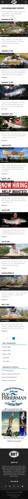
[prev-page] (7, 338)
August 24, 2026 (6, 350)
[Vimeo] (22, 486)
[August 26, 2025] (14, 155)
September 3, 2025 (7, 114)
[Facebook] (5, 486)
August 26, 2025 (6, 145)
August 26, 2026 (6, 347)
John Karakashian (5, 35)
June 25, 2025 (6, 210)
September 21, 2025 (7, 51)
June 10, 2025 (6, 241)
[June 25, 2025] (14, 220)
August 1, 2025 (6, 179)
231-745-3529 (15, 497)
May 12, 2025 (5, 304)
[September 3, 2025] (14, 123)
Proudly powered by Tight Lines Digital (14, 492)
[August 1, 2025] (14, 188)
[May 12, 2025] (14, 314)
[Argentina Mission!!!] (14, 283)
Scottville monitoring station (9, 380)
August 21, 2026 (6, 354)
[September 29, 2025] (14, 29)
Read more (4, 46)
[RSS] (14, 486)
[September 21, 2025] (14, 60)
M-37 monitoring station (8, 370)
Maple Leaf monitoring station (9, 377)
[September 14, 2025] (14, 92)
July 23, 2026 (5, 357)
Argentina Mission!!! (8, 273)
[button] (26, 2)
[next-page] (20, 338)
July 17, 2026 (5, 361)
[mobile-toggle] (2, 2)
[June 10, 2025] (14, 251)
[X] (18, 486)
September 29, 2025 (7, 19)
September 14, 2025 (7, 82)
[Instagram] (9, 486)
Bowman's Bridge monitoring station (11, 374)
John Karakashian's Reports (7, 22)
